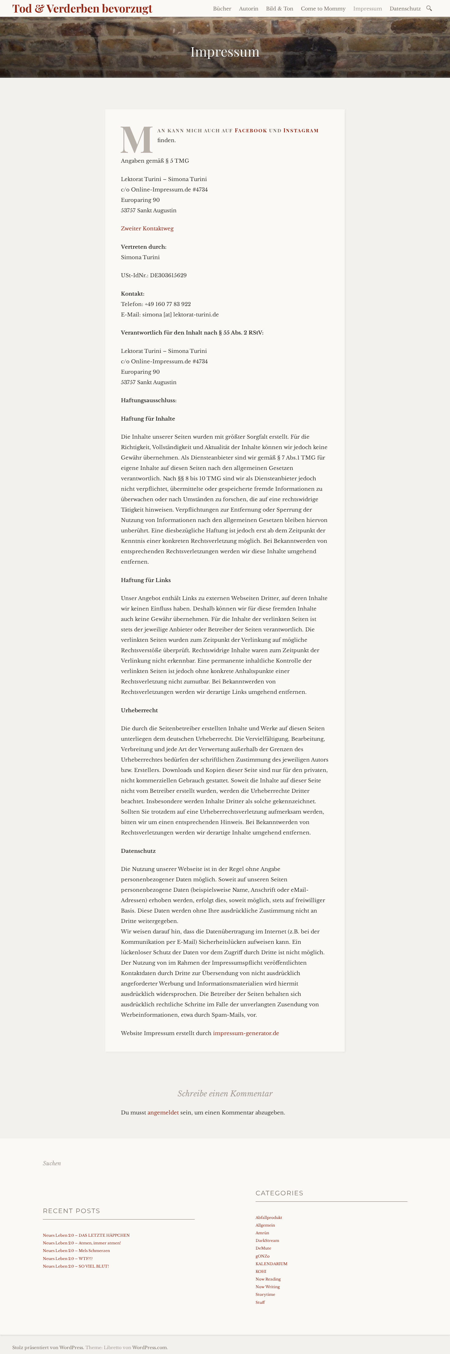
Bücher (222, 9)
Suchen (52, 1163)
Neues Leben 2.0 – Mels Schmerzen (76, 1250)
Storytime (265, 1294)
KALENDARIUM (271, 1263)
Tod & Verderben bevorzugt (82, 8)
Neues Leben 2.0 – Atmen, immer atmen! (82, 1243)
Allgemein (265, 1225)
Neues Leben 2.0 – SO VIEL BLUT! (76, 1266)
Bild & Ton (279, 9)
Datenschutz (405, 9)
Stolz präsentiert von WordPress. (48, 1347)
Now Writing (268, 1286)
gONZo (263, 1256)
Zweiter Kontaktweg (147, 228)
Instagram (301, 130)
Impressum (367, 9)
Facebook (252, 130)
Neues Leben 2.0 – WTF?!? (68, 1258)
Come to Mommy (323, 9)
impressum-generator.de (246, 1033)
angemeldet (163, 1113)
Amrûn (262, 1233)
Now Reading (268, 1279)
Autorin (248, 9)
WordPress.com (149, 1347)
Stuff (260, 1302)
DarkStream (267, 1240)
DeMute (263, 1248)
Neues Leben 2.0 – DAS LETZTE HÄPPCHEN (86, 1235)
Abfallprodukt (269, 1217)
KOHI (261, 1271)
